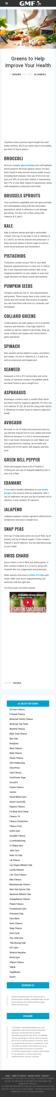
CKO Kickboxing (17, 763)
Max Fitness (15, 879)
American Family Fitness (21, 719)
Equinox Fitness (17, 806)
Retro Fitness (16, 923)
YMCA (12, 967)
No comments (40, 74)
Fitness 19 (15, 816)
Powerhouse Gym (18, 908)
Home (8, 1076)
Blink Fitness (16, 753)
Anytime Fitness (17, 729)
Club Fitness (15, 772)
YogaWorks (15, 972)
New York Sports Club (20, 889)
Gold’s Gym (15, 831)
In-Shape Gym (16, 845)
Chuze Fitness (16, 758)
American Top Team (19, 724)
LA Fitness (15, 860)
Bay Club (14, 738)
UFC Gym (14, 947)
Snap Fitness (16, 928)
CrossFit (14, 782)
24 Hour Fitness (17, 709)
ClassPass (15, 767)
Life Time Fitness (18, 874)
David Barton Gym (18, 797)
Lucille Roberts (17, 870)
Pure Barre (15, 918)
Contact (45, 1076)
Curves (13, 792)
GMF (30, 3)
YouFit (12, 977)
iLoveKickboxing (17, 840)
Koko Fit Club (37, 575)
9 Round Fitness (17, 714)
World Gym (15, 957)
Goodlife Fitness (17, 836)
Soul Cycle (15, 933)
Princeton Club (16, 913)
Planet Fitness (16, 904)
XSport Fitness (17, 962)
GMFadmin (16, 74)
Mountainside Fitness (20, 884)
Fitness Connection (19, 821)
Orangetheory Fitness (20, 899)
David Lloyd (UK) (17, 802)
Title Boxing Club (18, 943)
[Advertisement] (28, 110)
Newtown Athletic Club (20, 894)
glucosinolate (28, 165)
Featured (17, 683)
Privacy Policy (34, 1076)
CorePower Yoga (17, 777)
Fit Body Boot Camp (19, 811)
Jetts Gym (14, 850)
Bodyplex (14, 743)
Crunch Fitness (17, 787)
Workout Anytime (18, 952)
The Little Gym (16, 938)
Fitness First (16, 826)
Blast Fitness (16, 748)
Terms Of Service (18, 1076)
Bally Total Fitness (18, 733)
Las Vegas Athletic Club (21, 865)
